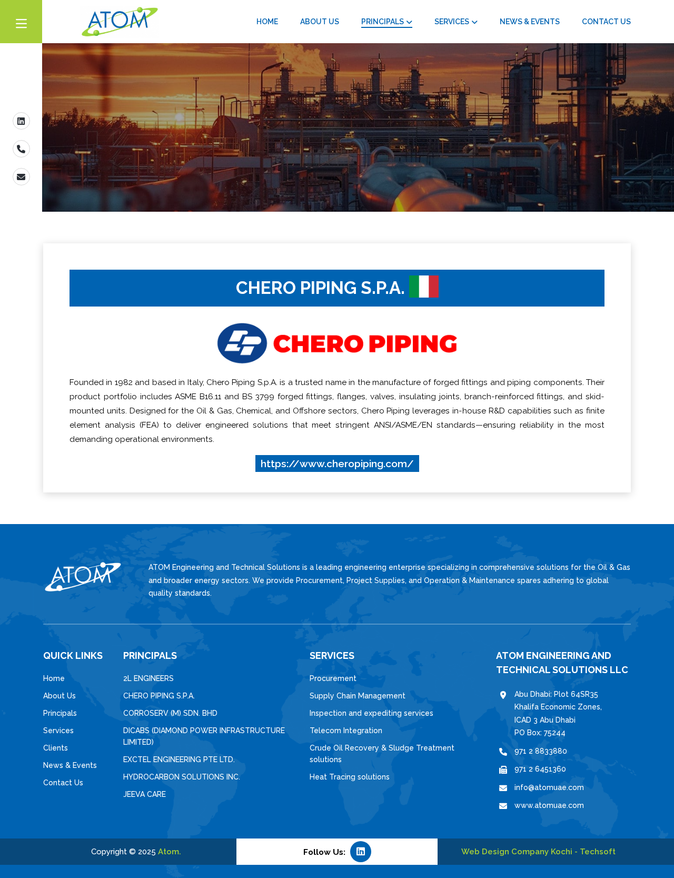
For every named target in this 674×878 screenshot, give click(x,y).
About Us (319, 21)
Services (451, 21)
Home (267, 21)
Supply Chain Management (357, 696)
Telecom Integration (346, 730)
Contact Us (606, 21)
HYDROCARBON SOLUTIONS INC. (181, 777)
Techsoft (598, 851)
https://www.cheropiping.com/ (337, 463)
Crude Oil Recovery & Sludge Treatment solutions (382, 754)
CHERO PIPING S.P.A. (159, 696)
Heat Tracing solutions (350, 777)
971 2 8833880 (540, 751)
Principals (382, 21)
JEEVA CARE (144, 794)
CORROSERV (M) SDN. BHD (170, 713)
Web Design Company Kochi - (520, 851)
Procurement (333, 678)
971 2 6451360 (540, 769)
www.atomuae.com (549, 805)
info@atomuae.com (549, 787)
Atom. (169, 851)
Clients (55, 748)
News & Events (530, 21)
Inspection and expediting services (371, 713)
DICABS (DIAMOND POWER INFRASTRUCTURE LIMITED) (204, 736)
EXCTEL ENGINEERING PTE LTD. (179, 759)
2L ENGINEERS (148, 678)
